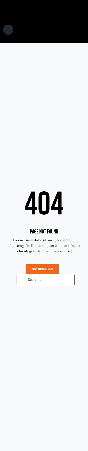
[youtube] (54, 5)
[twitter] (40, 5)
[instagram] (47, 5)
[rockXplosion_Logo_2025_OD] (24, 14)
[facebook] (34, 5)
